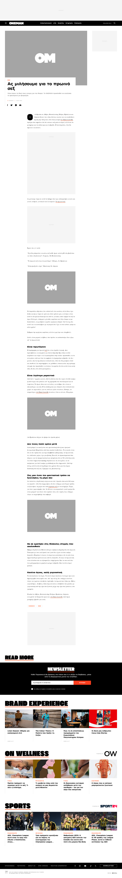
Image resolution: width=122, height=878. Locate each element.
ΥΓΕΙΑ (10, 780)
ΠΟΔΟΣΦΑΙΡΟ (12, 833)
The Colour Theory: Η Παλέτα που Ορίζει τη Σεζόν (45, 733)
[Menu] (6, 23)
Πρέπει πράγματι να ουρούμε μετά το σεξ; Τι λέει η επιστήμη (18, 785)
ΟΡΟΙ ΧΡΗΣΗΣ (43, 865)
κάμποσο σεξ (52, 486)
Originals (69, 23)
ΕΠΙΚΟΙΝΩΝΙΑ (9, 865)
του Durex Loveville (67, 120)
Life (54, 23)
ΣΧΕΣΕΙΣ (32, 606)
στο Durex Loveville (42, 392)
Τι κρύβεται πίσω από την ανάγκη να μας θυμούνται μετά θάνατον (47, 785)
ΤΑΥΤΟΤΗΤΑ (21, 865)
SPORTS (18, 806)
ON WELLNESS (27, 754)
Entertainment (46, 23)
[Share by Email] (20, 105)
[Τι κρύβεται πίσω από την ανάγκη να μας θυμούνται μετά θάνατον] (47, 769)
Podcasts (78, 23)
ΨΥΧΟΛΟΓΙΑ (40, 780)
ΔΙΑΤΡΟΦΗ (95, 780)
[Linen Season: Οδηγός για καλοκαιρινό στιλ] (19, 718)
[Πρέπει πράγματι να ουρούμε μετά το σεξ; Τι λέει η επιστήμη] (19, 769)
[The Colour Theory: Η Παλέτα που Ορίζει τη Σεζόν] (47, 718)
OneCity (61, 23)
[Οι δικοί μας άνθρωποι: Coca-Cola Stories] (103, 718)
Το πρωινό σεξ (60, 201)
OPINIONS (39, 833)
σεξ (46, 350)
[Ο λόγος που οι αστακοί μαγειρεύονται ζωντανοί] (103, 769)
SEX (9, 80)
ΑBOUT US (31, 865)
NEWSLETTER (108, 865)
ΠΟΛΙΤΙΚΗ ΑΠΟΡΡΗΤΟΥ (59, 865)
